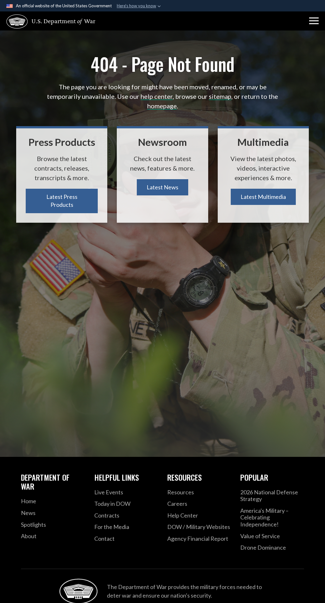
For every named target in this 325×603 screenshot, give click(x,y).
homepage (162, 106)
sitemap (220, 96)
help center (157, 96)
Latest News (162, 187)
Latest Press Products (61, 200)
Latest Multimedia (263, 196)
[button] (314, 20)
